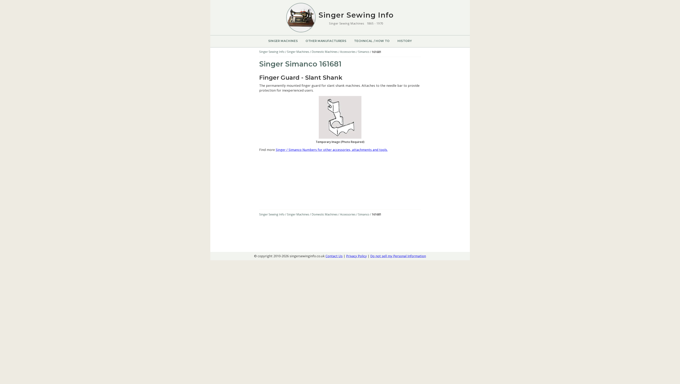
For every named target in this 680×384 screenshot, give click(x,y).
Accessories (348, 52)
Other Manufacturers (326, 41)
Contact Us (334, 256)
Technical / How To (372, 41)
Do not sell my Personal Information (398, 256)
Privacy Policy (356, 256)
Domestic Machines (325, 52)
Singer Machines (283, 41)
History (405, 41)
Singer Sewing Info (271, 52)
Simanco (363, 52)
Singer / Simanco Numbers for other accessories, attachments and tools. (332, 150)
